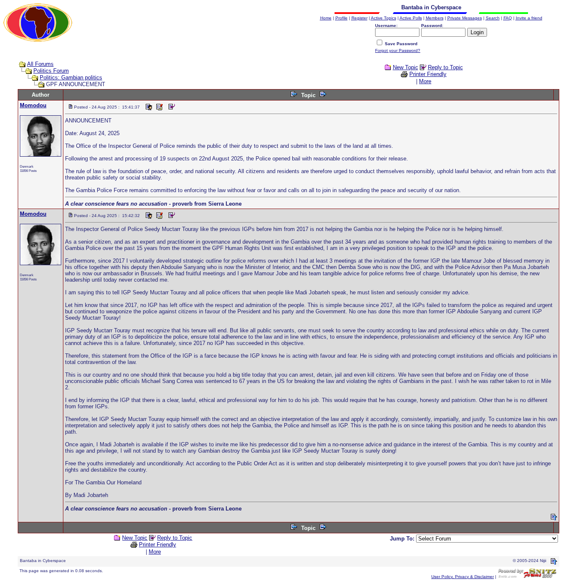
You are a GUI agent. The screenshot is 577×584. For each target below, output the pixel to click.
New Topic (405, 67)
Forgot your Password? (397, 50)
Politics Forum (51, 71)
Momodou (33, 105)
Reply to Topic (445, 67)
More (425, 81)
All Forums (40, 64)
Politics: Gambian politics (71, 77)
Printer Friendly (427, 74)
